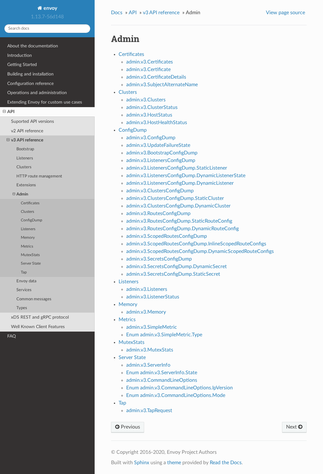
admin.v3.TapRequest (149, 410)
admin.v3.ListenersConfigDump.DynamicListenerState (185, 175)
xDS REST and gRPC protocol (40, 317)
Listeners (24, 158)
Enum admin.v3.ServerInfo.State (161, 372)
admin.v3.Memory (146, 312)
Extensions (26, 185)
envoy (49, 8)
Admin (22, 194)
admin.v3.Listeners (146, 289)
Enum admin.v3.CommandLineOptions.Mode (175, 395)
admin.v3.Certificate (148, 69)
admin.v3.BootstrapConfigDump (161, 152)
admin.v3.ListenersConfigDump (160, 160)
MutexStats (30, 255)
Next (292, 426)
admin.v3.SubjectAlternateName (162, 84)
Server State (31, 263)
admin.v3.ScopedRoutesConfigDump (166, 236)
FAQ (11, 336)
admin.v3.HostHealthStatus (156, 122)
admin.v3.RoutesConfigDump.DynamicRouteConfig (182, 228)
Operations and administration (37, 92)
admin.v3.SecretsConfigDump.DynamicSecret (176, 266)
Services (24, 290)
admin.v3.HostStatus (149, 114)
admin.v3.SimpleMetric (151, 327)
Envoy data (26, 281)
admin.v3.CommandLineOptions (161, 380)
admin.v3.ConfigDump (150, 137)
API (11, 111)
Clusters (24, 167)
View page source (285, 12)
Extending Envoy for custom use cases (44, 102)
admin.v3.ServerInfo (148, 365)
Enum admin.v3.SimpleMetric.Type (164, 334)
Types (21, 308)
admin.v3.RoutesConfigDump (158, 213)
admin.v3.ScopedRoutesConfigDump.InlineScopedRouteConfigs (196, 243)
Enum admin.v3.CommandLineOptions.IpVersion (179, 387)
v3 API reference (27, 140)
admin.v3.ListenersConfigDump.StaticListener (176, 168)
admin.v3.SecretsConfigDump (159, 258)
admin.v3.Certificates (149, 61)
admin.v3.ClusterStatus (152, 107)
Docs (116, 12)
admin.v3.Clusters (146, 99)
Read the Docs (226, 462)
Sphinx (141, 462)
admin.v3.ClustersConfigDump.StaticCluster (175, 198)
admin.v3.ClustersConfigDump (160, 190)
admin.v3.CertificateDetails (156, 77)
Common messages (33, 299)
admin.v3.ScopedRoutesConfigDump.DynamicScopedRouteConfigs (200, 251)
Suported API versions (32, 121)
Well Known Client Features (38, 326)
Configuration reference (30, 83)
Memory (28, 237)
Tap (24, 272)
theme (174, 462)
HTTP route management (39, 176)
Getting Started (22, 64)
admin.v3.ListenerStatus (152, 296)
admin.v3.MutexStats (149, 349)
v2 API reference (27, 131)
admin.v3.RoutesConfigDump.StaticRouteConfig (179, 221)
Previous (130, 426)
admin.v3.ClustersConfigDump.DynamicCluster (178, 205)
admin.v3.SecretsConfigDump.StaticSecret (173, 274)
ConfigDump (31, 220)
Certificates (30, 203)
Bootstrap (25, 149)
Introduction (19, 55)
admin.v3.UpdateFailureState (158, 145)
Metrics (27, 246)
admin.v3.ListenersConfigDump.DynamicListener (180, 183)
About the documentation (32, 46)
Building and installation (30, 74)
